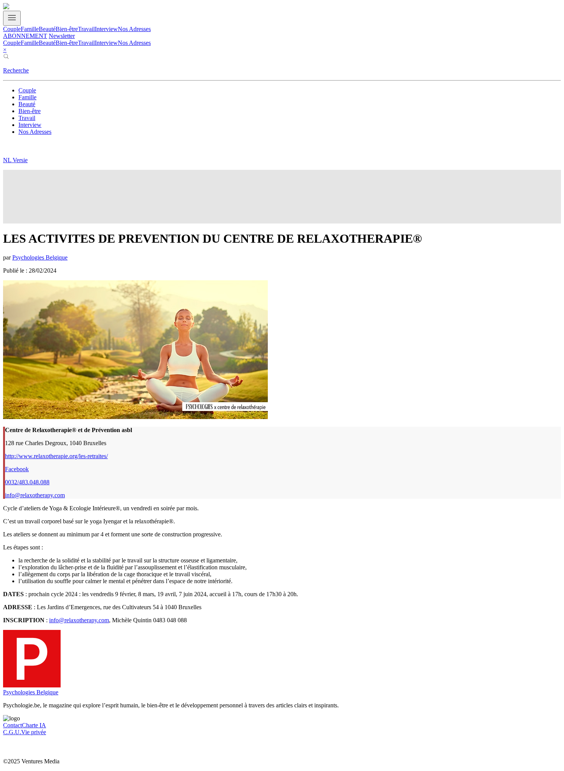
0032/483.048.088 (27, 482)
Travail (86, 29)
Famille (30, 29)
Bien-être (67, 29)
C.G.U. (12, 732)
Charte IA (34, 725)
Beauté (47, 29)
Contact (12, 725)
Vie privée (33, 732)
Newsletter (62, 36)
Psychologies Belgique (40, 257)
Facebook (17, 469)
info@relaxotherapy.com (35, 495)
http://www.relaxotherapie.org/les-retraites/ (56, 456)
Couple (12, 29)
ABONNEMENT (25, 36)
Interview (106, 29)
